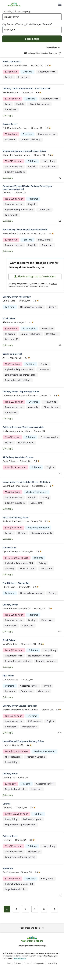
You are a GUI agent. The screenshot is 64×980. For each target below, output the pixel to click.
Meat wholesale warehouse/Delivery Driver (24, 151)
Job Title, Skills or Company (16, 11)
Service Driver (10, 124)
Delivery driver (10, 773)
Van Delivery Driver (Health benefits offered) (25, 229)
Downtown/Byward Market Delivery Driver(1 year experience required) (28, 188)
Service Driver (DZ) (12, 61)
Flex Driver (8, 868)
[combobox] (32, 16)
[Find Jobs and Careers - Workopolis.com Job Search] (14, 4)
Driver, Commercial (12, 354)
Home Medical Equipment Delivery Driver (23, 741)
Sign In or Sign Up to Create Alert (37, 276)
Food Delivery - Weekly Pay (16, 583)
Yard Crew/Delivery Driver (16, 517)
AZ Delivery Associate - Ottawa (18, 457)
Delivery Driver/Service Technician (20, 705)
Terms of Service (19, 958)
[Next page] (54, 909)
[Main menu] (60, 4)
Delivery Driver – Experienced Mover (21, 391)
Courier (6, 803)
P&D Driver (8, 675)
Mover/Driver (9, 547)
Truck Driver (9, 318)
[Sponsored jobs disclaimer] (60, 53)
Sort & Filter (51, 47)
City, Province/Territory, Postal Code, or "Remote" (27, 24)
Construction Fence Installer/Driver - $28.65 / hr (27, 482)
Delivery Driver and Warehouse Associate (23, 427)
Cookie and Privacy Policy (38, 286)
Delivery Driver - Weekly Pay (17, 297)
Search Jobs (32, 39)
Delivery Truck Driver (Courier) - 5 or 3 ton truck (26, 88)
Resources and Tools (30, 927)
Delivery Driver (10, 604)
